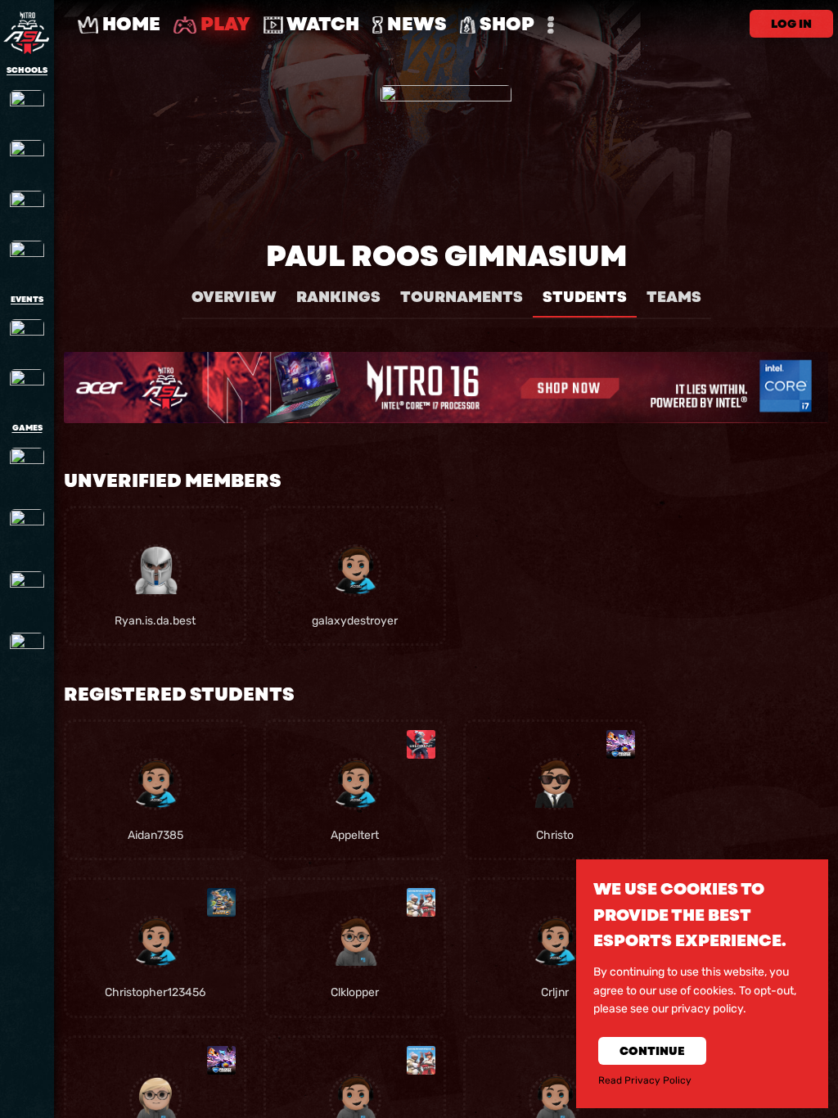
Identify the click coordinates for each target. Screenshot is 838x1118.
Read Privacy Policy (645, 1080)
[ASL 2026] (27, 336)
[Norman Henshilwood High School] (27, 258)
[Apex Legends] (27, 471)
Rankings (338, 297)
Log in (791, 24)
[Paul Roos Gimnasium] (27, 107)
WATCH (321, 24)
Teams (674, 297)
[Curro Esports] (27, 386)
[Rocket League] (27, 594)
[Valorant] (27, 655)
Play (223, 24)
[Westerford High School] (27, 208)
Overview (234, 297)
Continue (652, 1051)
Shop (504, 24)
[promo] (446, 387)
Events (27, 299)
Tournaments (461, 297)
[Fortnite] (27, 532)
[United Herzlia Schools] (27, 157)
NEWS (415, 24)
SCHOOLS (27, 70)
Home (129, 24)
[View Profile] (155, 570)
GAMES (27, 428)
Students (585, 297)
